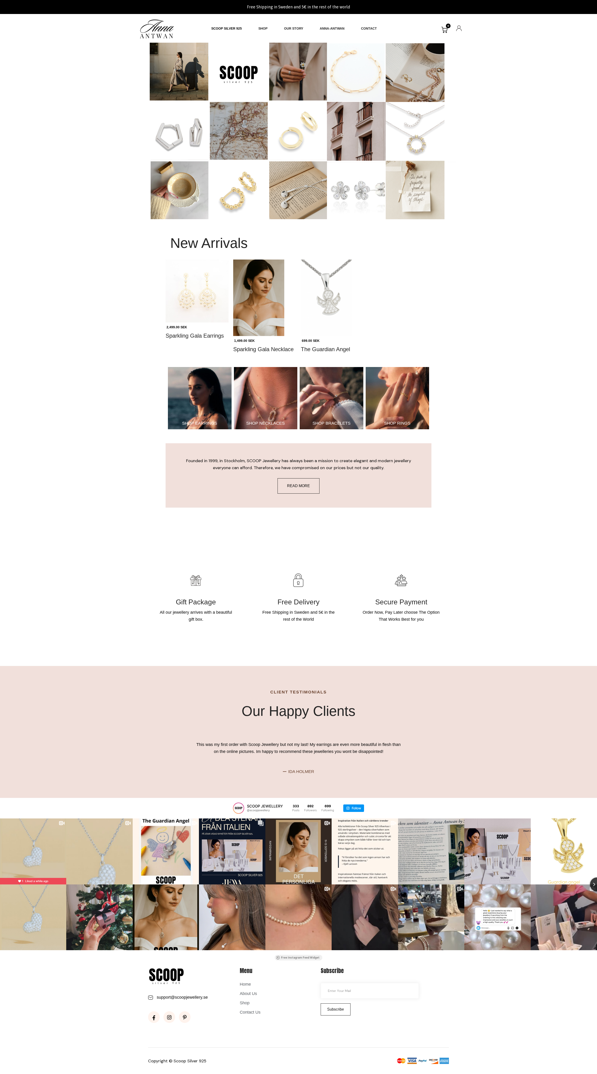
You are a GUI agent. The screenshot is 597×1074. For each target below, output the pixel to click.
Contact (369, 28)
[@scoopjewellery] (238, 808)
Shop (262, 28)
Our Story (293, 28)
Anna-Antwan (332, 28)
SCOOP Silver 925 (226, 28)
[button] (444, 29)
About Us (248, 993)
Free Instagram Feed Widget (300, 957)
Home (245, 984)
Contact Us (250, 1012)
